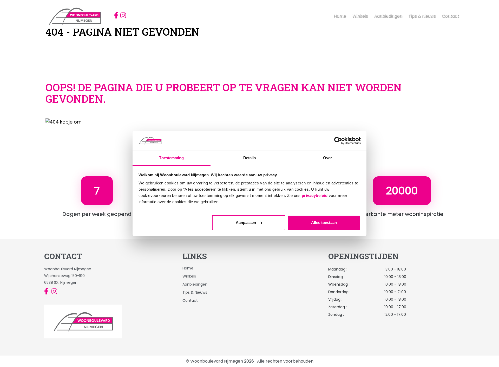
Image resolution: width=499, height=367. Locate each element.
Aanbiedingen (388, 16)
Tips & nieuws (421, 16)
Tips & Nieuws (194, 292)
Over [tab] (327, 158)
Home (339, 16)
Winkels (359, 16)
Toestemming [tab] (171, 158)
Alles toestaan (324, 222)
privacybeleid (315, 195)
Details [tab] (249, 158)
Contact (450, 16)
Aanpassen (246, 222)
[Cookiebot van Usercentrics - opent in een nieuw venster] (338, 141)
